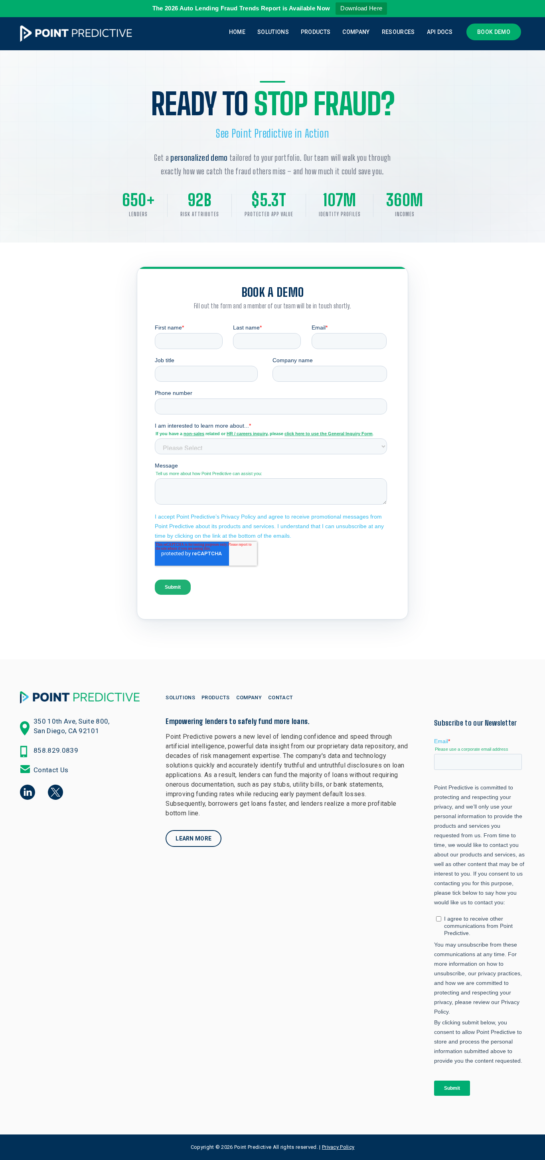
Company (355, 32)
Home (237, 32)
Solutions (273, 32)
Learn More (193, 838)
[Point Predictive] (76, 33)
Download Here (361, 8)
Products (316, 32)
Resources (398, 32)
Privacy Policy (338, 1147)
